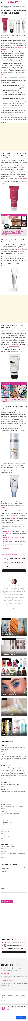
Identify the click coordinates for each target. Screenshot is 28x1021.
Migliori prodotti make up (14, 6)
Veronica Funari (14, 586)
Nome (2, 888)
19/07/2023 (3, 15)
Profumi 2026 (5, 659)
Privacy (23, 993)
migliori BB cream (9, 541)
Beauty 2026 (6, 6)
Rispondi (3, 751)
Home (2, 6)
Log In (8, 997)
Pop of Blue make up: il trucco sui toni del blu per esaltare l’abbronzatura (13, 693)
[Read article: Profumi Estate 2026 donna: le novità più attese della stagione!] (14, 667)
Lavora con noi (10, 995)
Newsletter (17, 995)
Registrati (3, 997)
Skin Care (4, 699)
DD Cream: (6, 548)
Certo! (21, 1017)
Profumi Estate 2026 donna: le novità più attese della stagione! (12, 673)
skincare (3, 74)
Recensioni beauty (6, 619)
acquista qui (5, 183)
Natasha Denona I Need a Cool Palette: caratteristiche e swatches (12, 653)
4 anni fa (7, 754)
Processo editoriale (11, 993)
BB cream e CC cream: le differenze (12, 537)
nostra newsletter (12, 515)
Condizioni (3, 995)
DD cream (3, 49)
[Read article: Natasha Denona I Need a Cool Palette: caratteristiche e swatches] (14, 647)
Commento (4, 871)
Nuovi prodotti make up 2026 (9, 639)
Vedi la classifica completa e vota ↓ (14, 571)
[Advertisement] (14, 137)
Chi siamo (3, 993)
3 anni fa (7, 745)
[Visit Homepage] (15, 2)
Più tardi (10, 1017)
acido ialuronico (22, 249)
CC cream (22, 47)
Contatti (18, 993)
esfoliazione (22, 167)
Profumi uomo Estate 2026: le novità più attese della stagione (12, 733)
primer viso (3, 260)
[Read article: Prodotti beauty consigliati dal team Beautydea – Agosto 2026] (14, 627)
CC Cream (5, 533)
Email (2, 894)
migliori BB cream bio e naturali (12, 544)
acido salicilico (23, 178)
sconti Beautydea (13, 518)
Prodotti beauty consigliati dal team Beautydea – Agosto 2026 (11, 633)
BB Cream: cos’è (7, 531)
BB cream (17, 47)
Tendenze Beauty (6, 678)
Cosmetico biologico (14, 346)
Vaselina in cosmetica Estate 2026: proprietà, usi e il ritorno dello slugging (13, 713)
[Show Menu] (1, 2)
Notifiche (23, 995)
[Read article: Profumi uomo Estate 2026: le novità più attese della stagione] (14, 727)
